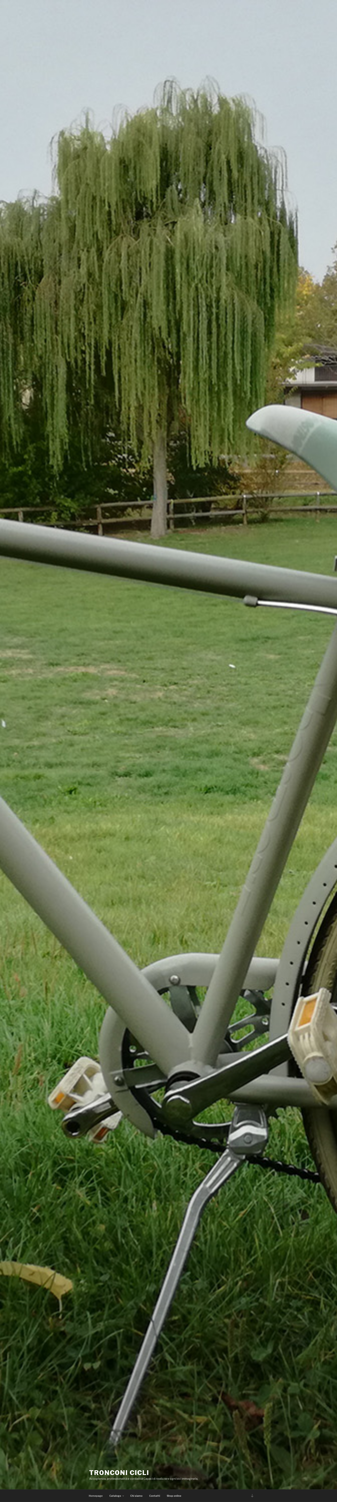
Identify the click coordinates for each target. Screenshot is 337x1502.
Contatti (154, 1495)
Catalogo (115, 1495)
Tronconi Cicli (119, 1473)
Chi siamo (136, 1495)
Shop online (174, 1495)
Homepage (96, 1495)
